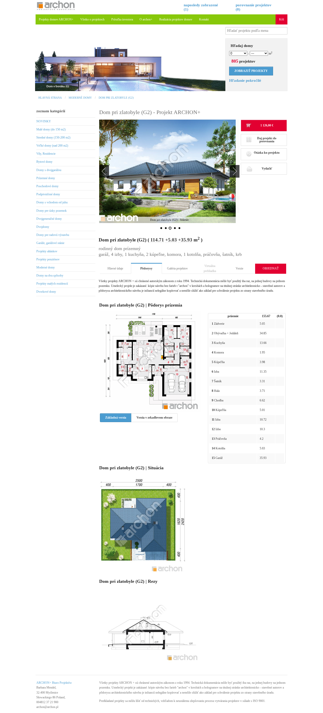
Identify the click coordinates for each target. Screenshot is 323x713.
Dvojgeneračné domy (49, 219)
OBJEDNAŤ (271, 268)
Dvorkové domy (46, 291)
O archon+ (146, 19)
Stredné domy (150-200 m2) (53, 137)
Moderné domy (80, 97)
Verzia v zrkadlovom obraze (154, 417)
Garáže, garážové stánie (50, 243)
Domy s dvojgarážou (48, 170)
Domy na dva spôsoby (49, 275)
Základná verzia (115, 417)
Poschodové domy (47, 186)
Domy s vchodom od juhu (52, 202)
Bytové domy (44, 161)
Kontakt (204, 19)
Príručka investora (122, 19)
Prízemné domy (45, 178)
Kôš (281, 19)
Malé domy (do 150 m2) (51, 129)
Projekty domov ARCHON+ (56, 19)
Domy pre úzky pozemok (51, 210)
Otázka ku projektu (267, 152)
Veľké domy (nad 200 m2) (52, 145)
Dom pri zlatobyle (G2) (116, 97)
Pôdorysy (146, 268)
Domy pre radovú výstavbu (52, 235)
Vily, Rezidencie (46, 153)
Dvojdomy (42, 227)
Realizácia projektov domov (175, 19)
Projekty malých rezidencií (52, 283)
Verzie (239, 268)
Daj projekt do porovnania (266, 139)
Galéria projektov (177, 268)
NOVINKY (43, 121)
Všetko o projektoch (92, 19)
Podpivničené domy (48, 194)
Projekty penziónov (48, 259)
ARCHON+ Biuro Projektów (54, 682)
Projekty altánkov (46, 251)
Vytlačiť (267, 168)
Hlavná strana (50, 97)
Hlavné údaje (115, 268)
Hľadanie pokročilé (245, 80)
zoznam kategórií (50, 111)
